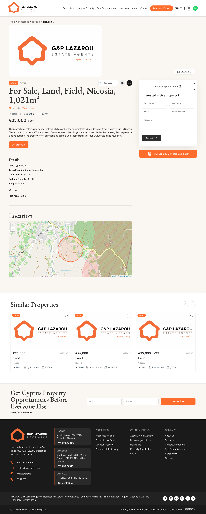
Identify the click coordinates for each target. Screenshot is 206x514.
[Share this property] (122, 83)
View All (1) (186, 72)
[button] (13, 225)
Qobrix (113, 276)
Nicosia (36, 21)
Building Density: (18, 179)
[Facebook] (165, 498)
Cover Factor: (16, 174)
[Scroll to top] (203, 493)
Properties (23, 21)
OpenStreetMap (125, 276)
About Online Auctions (141, 435)
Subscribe (178, 401)
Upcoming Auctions (140, 440)
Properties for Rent (105, 440)
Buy (65, 8)
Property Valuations (175, 444)
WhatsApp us (24, 473)
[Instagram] (171, 498)
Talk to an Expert (161, 8)
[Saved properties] (189, 8)
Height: (13, 183)
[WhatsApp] (195, 8)
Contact (144, 8)
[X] (193, 498)
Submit (150, 138)
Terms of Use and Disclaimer (151, 509)
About (135, 8)
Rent (72, 8)
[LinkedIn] (182, 498)
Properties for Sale (104, 435)
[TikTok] (187, 498)
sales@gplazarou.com (29, 468)
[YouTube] (176, 498)
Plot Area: (14, 195)
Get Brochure (19, 144)
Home (12, 21)
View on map (28, 108)
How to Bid (135, 444)
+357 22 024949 (25, 462)
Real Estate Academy (107, 8)
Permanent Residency (106, 449)
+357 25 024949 (65, 466)
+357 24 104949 (64, 482)
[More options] (116, 83)
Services (124, 8)
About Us (169, 435)
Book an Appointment (166, 86)
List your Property (85, 8)
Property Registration (141, 449)
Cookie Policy (175, 509)
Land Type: (15, 165)
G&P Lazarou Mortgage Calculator (171, 153)
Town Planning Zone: (20, 170)
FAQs (133, 453)
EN (176, 8)
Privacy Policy (128, 509)
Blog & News (171, 453)
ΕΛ (181, 8)
